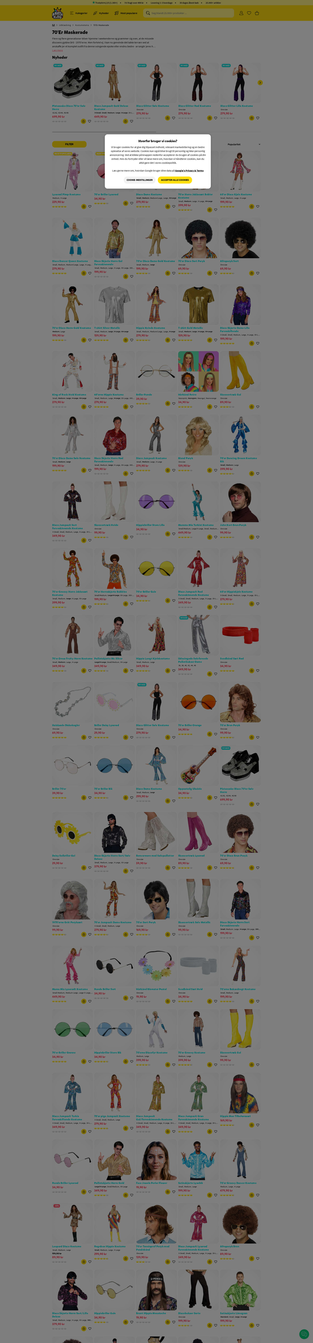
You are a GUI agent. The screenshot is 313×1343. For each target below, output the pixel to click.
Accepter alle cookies (175, 180)
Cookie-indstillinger (140, 180)
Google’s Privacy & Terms (189, 170)
